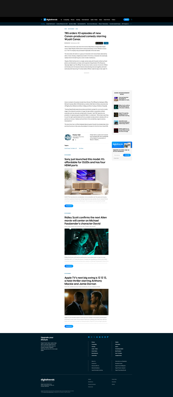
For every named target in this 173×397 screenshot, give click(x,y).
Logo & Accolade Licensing (97, 370)
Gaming (93, 346)
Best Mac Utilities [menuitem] (72, 24)
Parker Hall (68, 43)
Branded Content (118, 363)
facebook (73, 139)
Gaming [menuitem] (78, 20)
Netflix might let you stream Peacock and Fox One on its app (124, 130)
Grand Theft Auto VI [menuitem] (50, 24)
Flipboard (107, 337)
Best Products (118, 351)
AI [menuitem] (61, 20)
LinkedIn (105, 337)
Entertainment (95, 353)
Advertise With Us (95, 365)
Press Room (114, 381)
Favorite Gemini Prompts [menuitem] (115, 24)
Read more (69, 206)
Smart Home (94, 351)
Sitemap (113, 384)
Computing (94, 344)
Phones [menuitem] (72, 20)
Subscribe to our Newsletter (121, 361)
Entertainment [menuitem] (85, 20)
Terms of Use (90, 386)
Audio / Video (95, 349)
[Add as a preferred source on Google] (99, 43)
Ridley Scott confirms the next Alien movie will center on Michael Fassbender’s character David (124, 108)
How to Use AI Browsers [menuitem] (92, 24)
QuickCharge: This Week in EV (71, 148)
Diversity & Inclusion (92, 384)
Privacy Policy (116, 158)
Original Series (118, 355)
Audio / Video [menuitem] (94, 20)
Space (116, 346)
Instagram (91, 337)
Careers (89, 379)
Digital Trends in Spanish (120, 367)
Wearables (117, 344)
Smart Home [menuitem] (107, 20)
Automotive (94, 355)
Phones (93, 342)
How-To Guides (118, 353)
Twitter (94, 337)
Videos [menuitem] (113, 20)
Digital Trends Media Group (48, 392)
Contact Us (94, 363)
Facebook (89, 337)
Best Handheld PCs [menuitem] (82, 24)
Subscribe (127, 155)
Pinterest (102, 337)
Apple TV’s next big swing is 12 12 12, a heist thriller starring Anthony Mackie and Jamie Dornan (124, 115)
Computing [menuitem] (66, 20)
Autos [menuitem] (100, 20)
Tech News (81, 148)
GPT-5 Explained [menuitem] (125, 24)
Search (131, 19)
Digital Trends (48, 21)
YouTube (97, 337)
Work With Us (90, 381)
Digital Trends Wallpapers (120, 365)
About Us (93, 361)
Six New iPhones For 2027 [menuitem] (62, 24)
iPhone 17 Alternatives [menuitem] (103, 24)
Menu (41, 19)
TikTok (99, 337)
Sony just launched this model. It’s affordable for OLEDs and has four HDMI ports (124, 100)
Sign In (126, 19)
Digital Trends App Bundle (120, 370)
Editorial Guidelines (95, 367)
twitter (75, 139)
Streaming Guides (119, 349)
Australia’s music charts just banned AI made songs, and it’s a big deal (124, 123)
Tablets (116, 342)
